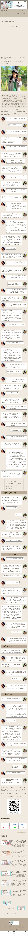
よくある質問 (7, 927)
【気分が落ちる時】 (11, 486)
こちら (17, 796)
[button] (22, 827)
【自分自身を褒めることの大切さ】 (14, 483)
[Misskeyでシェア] (23, 561)
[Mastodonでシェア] (11, 561)
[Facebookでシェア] (5, 565)
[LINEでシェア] (23, 565)
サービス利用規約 (20, 927)
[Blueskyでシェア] (17, 561)
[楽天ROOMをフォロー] (17, 449)
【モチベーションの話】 (12, 485)
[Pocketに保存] (17, 565)
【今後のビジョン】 (11, 488)
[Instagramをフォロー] (11, 449)
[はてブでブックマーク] (11, 565)
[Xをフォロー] (4, 449)
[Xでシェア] (5, 561)
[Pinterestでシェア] (8, 568)
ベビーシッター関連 (6, 818)
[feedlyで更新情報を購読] (23, 449)
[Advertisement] (14, 41)
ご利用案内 (20, 926)
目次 (12, 481)
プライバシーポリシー (14, 929)
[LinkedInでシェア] (14, 568)
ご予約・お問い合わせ (7, 926)
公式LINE (19, 100)
